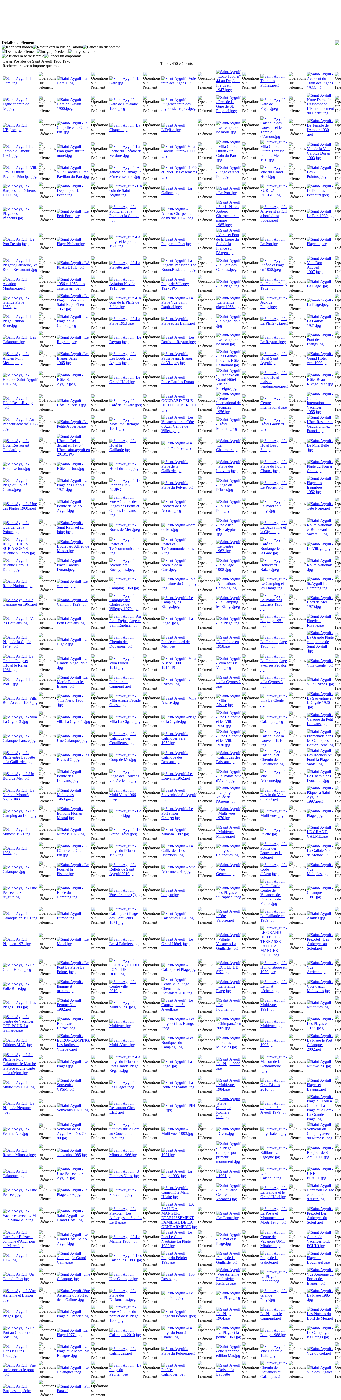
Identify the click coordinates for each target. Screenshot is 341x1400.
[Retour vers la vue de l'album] (58, 47)
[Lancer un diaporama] (101, 47)
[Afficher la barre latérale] (23, 56)
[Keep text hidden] (17, 47)
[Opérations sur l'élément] (47, 81)
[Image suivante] (82, 51)
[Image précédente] (52, 51)
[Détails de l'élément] (19, 51)
